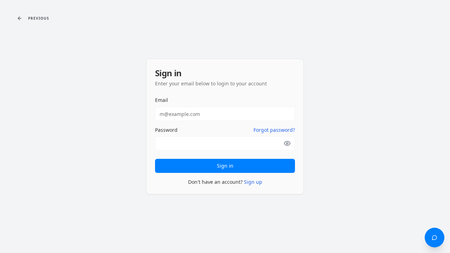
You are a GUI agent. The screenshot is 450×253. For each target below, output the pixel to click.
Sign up (253, 182)
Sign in (225, 165)
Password (166, 130)
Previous (38, 18)
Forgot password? (274, 129)
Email (161, 100)
